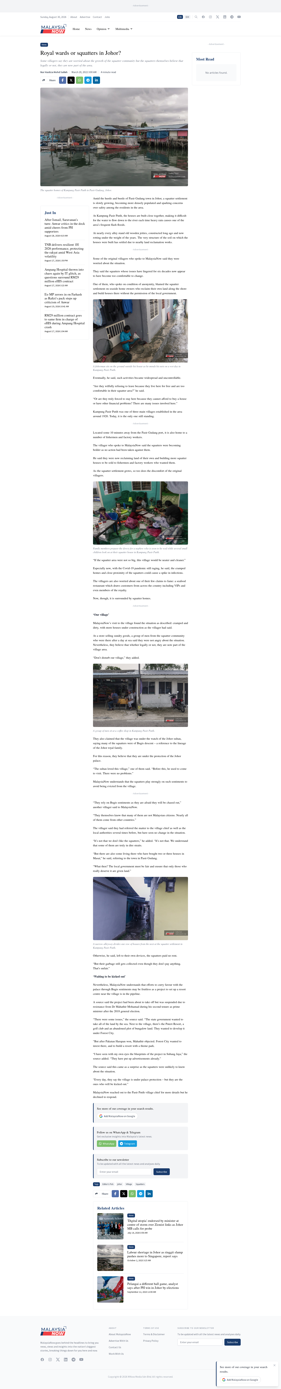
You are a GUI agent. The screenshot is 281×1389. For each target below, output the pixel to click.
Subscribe (161, 1171)
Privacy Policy (150, 1340)
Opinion (101, 29)
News (88, 29)
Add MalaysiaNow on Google (119, 1116)
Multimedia (122, 29)
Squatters (140, 1184)
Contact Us (115, 1347)
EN (180, 17)
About (73, 17)
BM (187, 17)
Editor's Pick (107, 1184)
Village (129, 1184)
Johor (119, 1184)
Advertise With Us (118, 1340)
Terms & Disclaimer (154, 1334)
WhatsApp (108, 1143)
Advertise (85, 17)
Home (76, 29)
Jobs (107, 17)
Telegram (129, 1143)
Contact (97, 17)
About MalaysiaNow (120, 1334)
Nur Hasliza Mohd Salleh (53, 72)
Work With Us (116, 1353)
